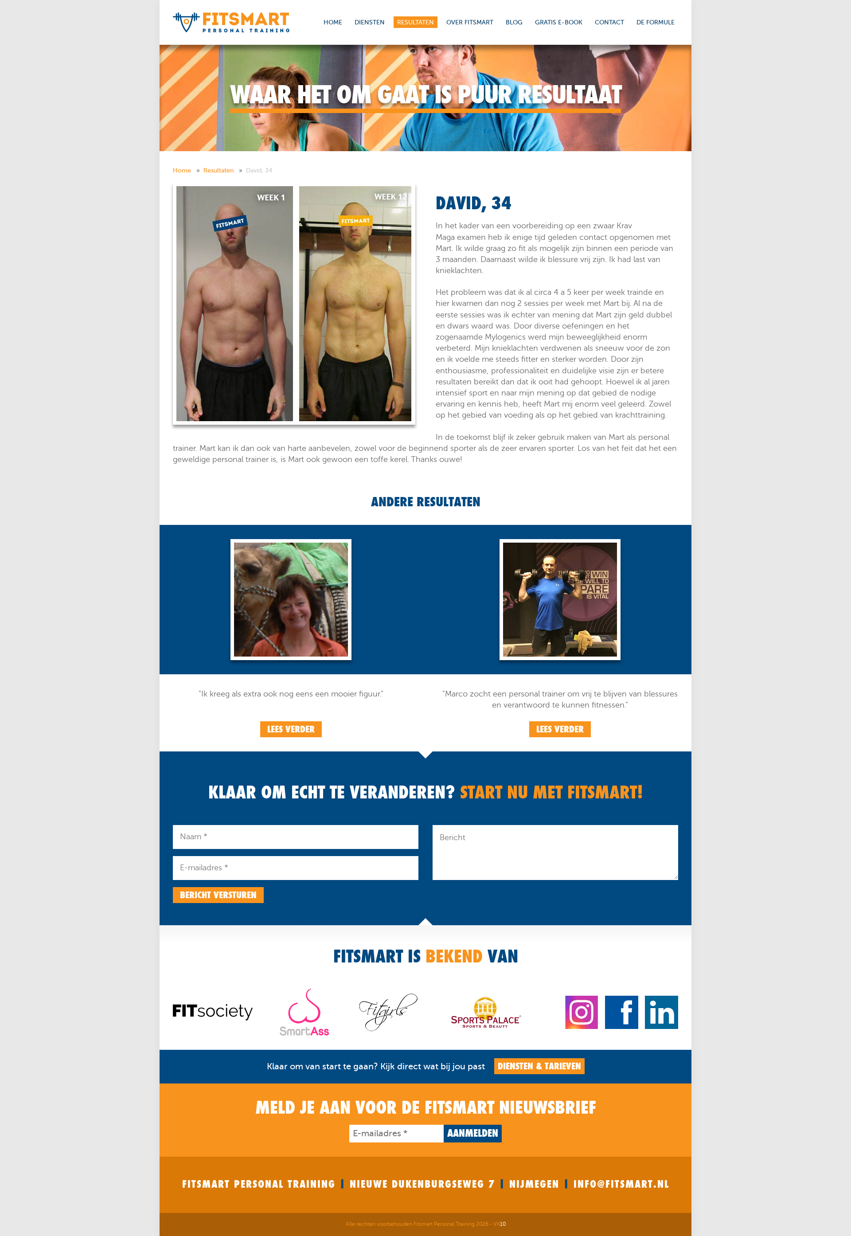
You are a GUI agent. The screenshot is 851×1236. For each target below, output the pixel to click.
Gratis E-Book (558, 22)
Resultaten (415, 22)
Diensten (370, 22)
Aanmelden (472, 1133)
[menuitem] (187, 170)
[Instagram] (581, 1011)
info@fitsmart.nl (621, 1184)
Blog (514, 22)
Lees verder (291, 729)
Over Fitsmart (469, 22)
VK (499, 1224)
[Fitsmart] (231, 22)
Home (333, 22)
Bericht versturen (218, 895)
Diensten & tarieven (539, 1066)
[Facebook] (621, 1011)
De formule (655, 22)
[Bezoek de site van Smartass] (304, 1011)
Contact (609, 22)
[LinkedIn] (661, 1011)
